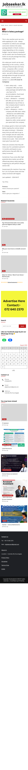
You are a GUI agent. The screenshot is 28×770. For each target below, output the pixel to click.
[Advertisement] (14, 598)
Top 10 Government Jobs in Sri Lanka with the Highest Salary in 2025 (13, 223)
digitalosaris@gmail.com (12, 387)
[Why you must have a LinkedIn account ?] (14, 238)
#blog (6, 182)
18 (6, 360)
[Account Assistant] (14, 488)
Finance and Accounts (7, 495)
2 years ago (5, 34)
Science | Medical (7, 444)
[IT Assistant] (14, 412)
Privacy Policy (5, 558)
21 (17, 360)
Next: (11, 192)
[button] (2, 21)
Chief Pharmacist (7, 448)
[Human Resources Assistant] (14, 463)
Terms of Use (5, 565)
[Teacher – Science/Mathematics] (14, 514)
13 (14, 357)
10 (3, 357)
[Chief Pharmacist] (14, 438)
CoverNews (13, 581)
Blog (4, 29)
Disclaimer (4, 561)
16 (25, 357)
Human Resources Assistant (10, 474)
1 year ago (5, 226)
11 (6, 357)
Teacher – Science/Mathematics (11, 524)
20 (14, 360)
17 (3, 360)
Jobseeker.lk (14, 4)
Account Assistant (7, 499)
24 (3, 364)
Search (3, 320)
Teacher (4, 521)
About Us (4, 550)
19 (10, 360)
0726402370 (8, 381)
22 (21, 360)
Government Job (10, 219)
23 (25, 360)
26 (10, 364)
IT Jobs (4, 419)
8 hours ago (5, 475)
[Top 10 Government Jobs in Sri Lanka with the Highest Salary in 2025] (14, 212)
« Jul (13, 370)
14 (17, 357)
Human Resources (7, 470)
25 (6, 364)
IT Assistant (5, 423)
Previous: (10, 187)
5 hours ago (5, 425)
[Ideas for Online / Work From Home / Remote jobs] (14, 264)
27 (14, 364)
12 (10, 357)
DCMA (3, 569)
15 (21, 357)
